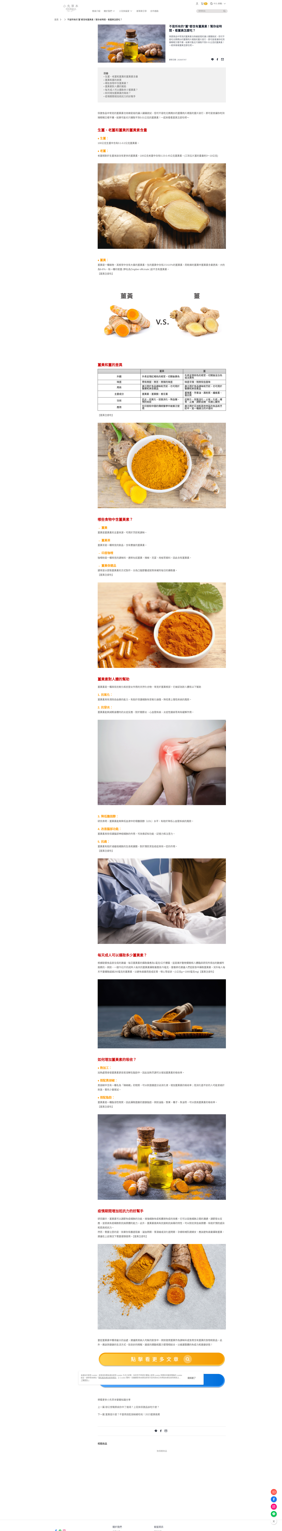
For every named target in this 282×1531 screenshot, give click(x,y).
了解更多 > (85, 1380)
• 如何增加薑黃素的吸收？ (117, 93)
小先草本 (111, 1400)
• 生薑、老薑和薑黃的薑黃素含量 (121, 76)
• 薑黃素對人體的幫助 (115, 86)
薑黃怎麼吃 (178, 117)
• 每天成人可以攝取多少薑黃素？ (121, 90)
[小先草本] (70, 7)
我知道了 (192, 1378)
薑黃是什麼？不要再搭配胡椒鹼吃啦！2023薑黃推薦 (132, 1414)
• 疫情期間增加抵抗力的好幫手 (120, 96)
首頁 (56, 19)
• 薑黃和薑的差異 (112, 80)
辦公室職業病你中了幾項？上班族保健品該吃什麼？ (132, 1407)
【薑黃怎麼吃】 (106, 273)
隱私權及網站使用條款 (107, 1378)
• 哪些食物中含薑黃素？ (116, 83)
